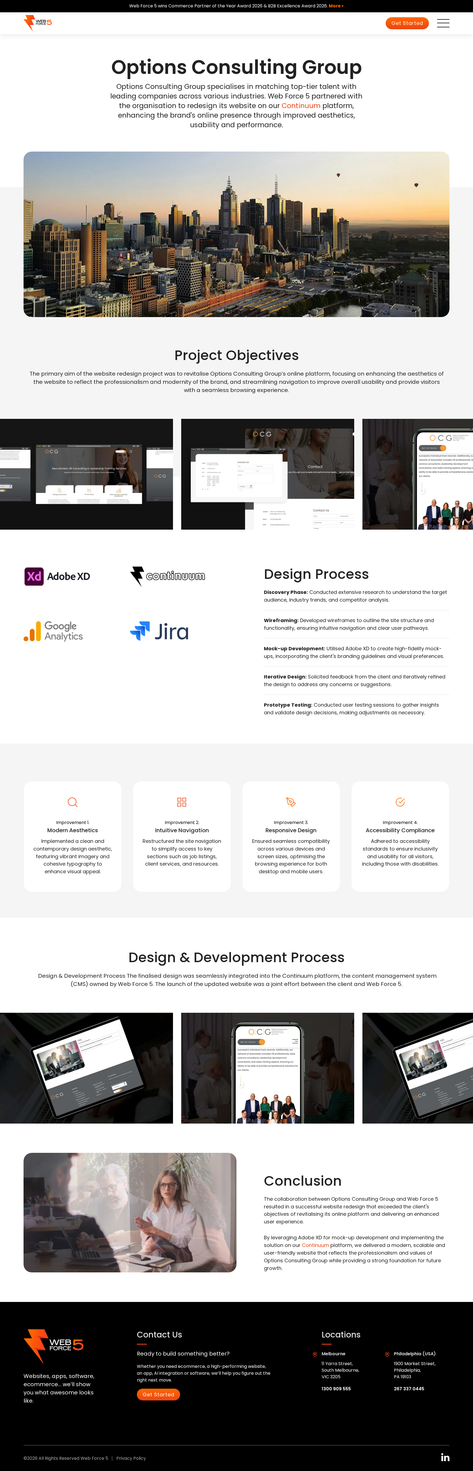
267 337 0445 (409, 1389)
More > (336, 6)
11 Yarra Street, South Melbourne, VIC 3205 (340, 1370)
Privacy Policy (131, 1458)
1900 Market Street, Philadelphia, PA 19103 (414, 1370)
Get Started (407, 23)
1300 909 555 (336, 1389)
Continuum (301, 106)
